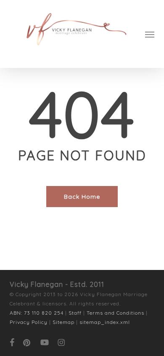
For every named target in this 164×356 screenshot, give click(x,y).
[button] (149, 34)
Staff (75, 313)
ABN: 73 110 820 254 (36, 313)
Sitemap (63, 322)
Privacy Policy (29, 322)
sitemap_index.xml (104, 322)
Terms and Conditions (115, 313)
